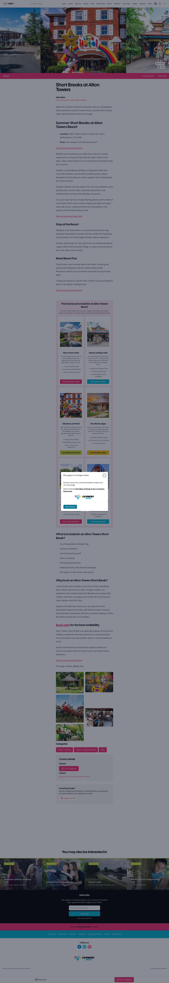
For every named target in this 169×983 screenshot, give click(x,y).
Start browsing (70, 507)
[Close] (104, 475)
